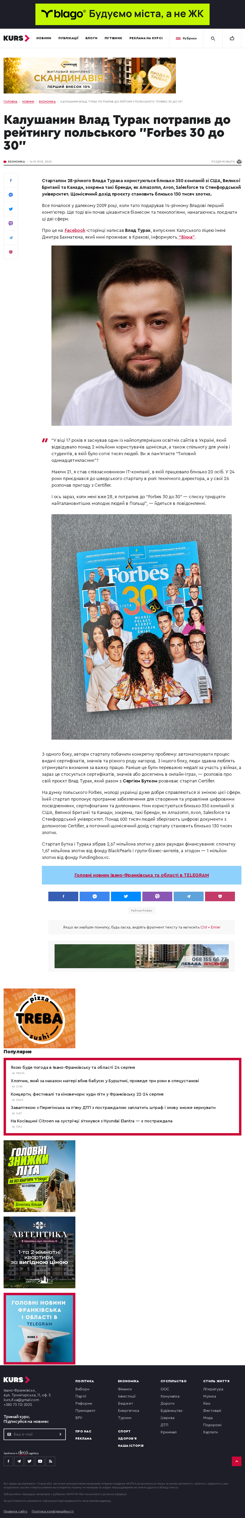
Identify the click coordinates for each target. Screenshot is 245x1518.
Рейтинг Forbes (141, 910)
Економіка (16, 161)
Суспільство (174, 1381)
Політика (84, 1381)
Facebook (75, 230)
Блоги (91, 38)
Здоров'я (127, 1438)
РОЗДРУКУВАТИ (223, 161)
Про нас (83, 1431)
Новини (43, 38)
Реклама (83, 1438)
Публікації (68, 38)
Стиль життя (216, 1381)
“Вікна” (186, 237)
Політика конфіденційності (53, 1511)
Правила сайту (16, 1511)
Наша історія (131, 1445)
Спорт (124, 1431)
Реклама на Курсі (145, 38)
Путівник (113, 38)
